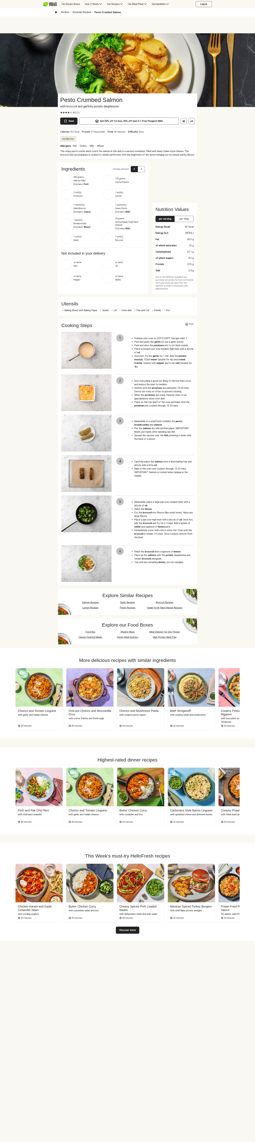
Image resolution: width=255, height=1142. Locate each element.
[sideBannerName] (174, 180)
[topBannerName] (127, 25)
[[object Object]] (184, 121)
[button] (103, 169)
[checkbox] (61, 112)
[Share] (192, 121)
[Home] (56, 12)
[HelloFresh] (50, 4)
